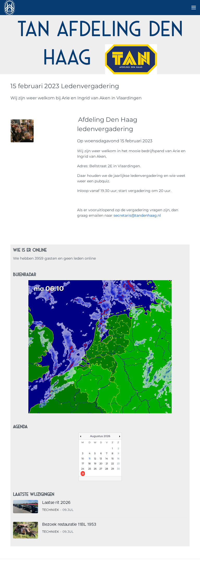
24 (82, 468)
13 (101, 458)
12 (95, 458)
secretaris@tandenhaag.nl (137, 215)
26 (95, 468)
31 (83, 473)
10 (83, 458)
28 (106, 468)
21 (107, 463)
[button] (193, 7)
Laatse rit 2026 (56, 502)
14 (106, 458)
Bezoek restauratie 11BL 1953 (69, 524)
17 (83, 463)
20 (100, 463)
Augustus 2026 (100, 436)
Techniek (50, 510)
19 (95, 463)
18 (89, 463)
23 (118, 463)
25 (89, 468)
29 (112, 468)
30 (118, 468)
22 (112, 463)
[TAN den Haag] (9, 7)
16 (118, 458)
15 (112, 458)
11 (89, 458)
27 (100, 468)
